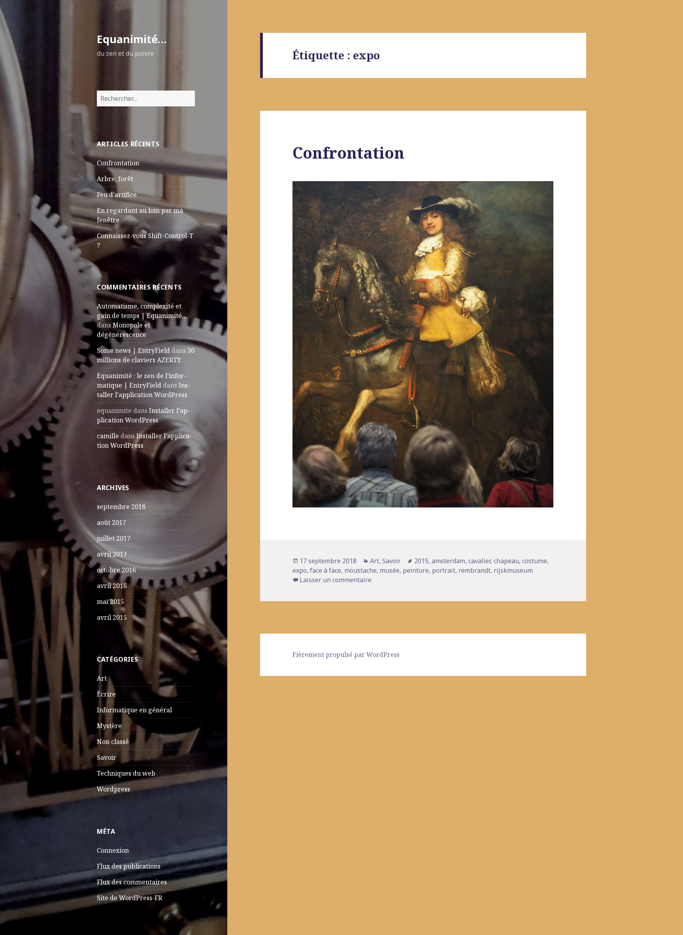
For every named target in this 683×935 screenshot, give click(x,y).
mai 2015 (110, 601)
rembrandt (474, 570)
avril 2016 (112, 585)
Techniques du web (126, 773)
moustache (360, 570)
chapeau (506, 560)
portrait (443, 570)
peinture (416, 570)
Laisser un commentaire (336, 579)
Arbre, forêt (115, 178)
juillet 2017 (113, 538)
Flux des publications (128, 866)
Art (102, 678)
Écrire (106, 694)
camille (108, 436)
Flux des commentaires (132, 882)
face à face (325, 570)
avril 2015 (112, 617)
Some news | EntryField (133, 350)
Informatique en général (134, 710)
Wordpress (113, 789)
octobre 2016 (116, 570)
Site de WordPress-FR (129, 897)
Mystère (109, 725)
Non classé (113, 741)
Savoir (106, 757)
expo (299, 570)
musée (390, 570)
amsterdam (448, 560)
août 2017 (111, 522)
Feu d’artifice (117, 194)
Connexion (113, 850)
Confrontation (118, 163)
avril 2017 (112, 554)
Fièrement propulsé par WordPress (346, 654)
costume (534, 560)
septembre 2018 (121, 506)
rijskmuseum (513, 570)
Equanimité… (132, 39)
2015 (421, 560)
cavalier (479, 560)
